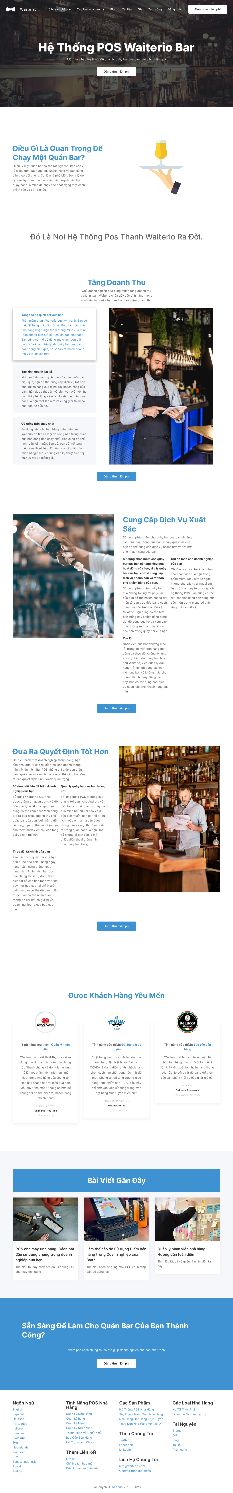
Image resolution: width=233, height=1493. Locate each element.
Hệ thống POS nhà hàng (136, 1409)
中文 (16, 1457)
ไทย (15, 1442)
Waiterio (28, 9)
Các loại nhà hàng (90, 9)
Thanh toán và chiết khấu (84, 1433)
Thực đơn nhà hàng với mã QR (141, 1423)
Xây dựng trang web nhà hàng (141, 1414)
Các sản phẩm (59, 9)
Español (18, 1414)
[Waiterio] (10, 9)
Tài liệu (127, 9)
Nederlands (20, 1447)
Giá (140, 9)
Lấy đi (70, 1459)
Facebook (126, 1445)
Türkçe (17, 1471)
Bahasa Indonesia (25, 1461)
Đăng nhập (175, 9)
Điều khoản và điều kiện (82, 1468)
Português (20, 1423)
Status (177, 1430)
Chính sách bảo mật (80, 1463)
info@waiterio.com (132, 1466)
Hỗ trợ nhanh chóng (80, 1442)
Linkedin (125, 1449)
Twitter (124, 1440)
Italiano (18, 1428)
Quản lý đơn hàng (79, 1414)
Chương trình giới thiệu (135, 1471)
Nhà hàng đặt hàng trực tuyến (141, 1419)
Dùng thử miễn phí (208, 9)
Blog (113, 9)
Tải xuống (155, 9)
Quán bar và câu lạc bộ (189, 1414)
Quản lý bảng (75, 1418)
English (18, 1409)
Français (18, 1433)
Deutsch (18, 1419)
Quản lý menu (76, 1423)
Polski (17, 1466)
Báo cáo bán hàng (79, 1437)
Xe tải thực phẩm (185, 1409)
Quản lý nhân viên (79, 1428)
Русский (19, 1438)
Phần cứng (180, 1449)
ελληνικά (19, 1452)
